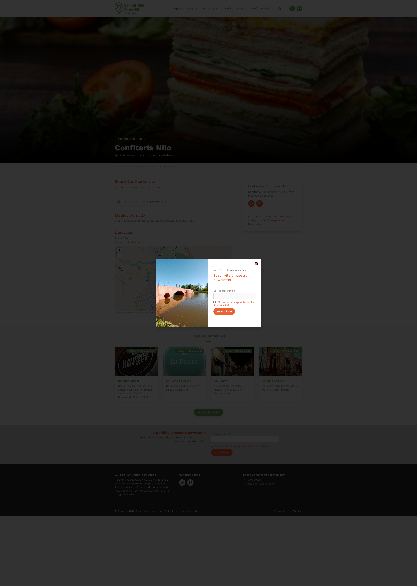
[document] (208, 293)
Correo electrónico (224, 290)
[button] (256, 264)
